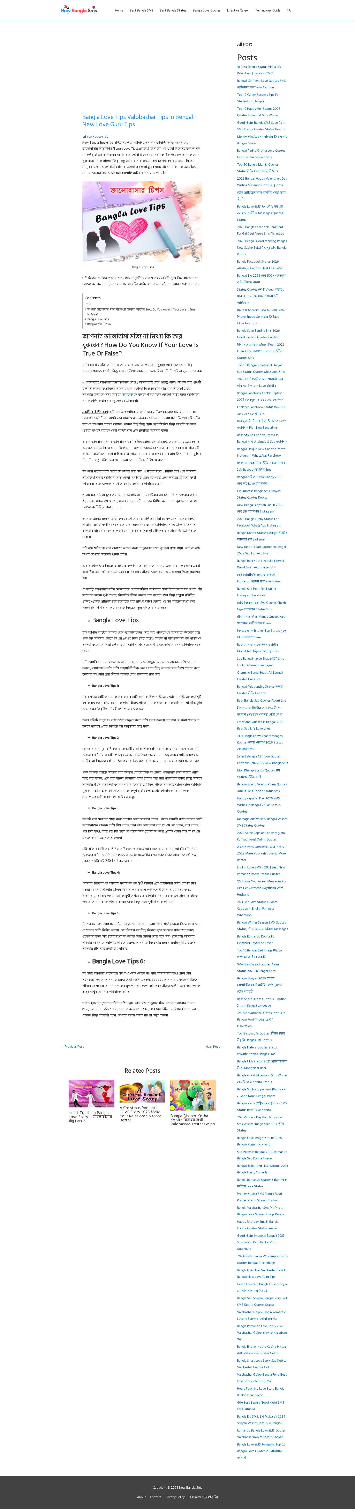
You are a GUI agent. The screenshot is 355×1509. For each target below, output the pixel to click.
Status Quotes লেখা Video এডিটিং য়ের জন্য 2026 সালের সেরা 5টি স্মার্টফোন (260, 296)
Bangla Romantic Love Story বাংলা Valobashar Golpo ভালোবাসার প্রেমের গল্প (262, 1332)
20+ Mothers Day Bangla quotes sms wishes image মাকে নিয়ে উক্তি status (261, 1124)
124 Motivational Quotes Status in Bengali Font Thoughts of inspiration (261, 1019)
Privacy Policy (175, 1497)
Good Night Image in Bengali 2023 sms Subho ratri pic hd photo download (261, 1242)
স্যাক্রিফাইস (129, 394)
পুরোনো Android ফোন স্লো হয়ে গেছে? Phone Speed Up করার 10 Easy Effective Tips (261, 316)
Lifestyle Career (238, 10)
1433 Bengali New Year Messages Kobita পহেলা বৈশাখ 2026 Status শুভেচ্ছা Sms (260, 742)
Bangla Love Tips (98, 319)
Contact (155, 1497)
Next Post (215, 1046)
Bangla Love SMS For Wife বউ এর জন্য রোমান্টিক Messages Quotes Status (260, 213)
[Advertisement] (142, 82)
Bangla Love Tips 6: (99, 324)
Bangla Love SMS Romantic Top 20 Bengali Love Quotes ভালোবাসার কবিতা (261, 1451)
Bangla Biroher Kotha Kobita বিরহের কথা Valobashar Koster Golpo (192, 1120)
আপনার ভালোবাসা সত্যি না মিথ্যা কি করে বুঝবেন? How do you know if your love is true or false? (141, 312)
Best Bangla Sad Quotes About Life (261, 700)
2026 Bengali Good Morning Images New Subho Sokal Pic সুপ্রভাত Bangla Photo (262, 247)
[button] (289, 10)
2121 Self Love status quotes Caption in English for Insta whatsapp (257, 908)
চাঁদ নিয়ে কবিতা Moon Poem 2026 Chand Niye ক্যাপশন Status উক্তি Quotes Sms (261, 351)
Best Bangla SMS (141, 10)
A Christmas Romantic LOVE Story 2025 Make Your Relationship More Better (140, 1114)
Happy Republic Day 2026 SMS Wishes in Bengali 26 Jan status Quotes (259, 805)
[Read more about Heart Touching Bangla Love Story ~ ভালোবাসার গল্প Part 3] (91, 1093)
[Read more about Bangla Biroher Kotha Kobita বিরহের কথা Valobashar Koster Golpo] (193, 1095)
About (141, 1497)
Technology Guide (267, 10)
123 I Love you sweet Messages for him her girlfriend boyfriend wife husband (261, 888)
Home (119, 10)
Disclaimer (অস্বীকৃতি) (203, 1497)
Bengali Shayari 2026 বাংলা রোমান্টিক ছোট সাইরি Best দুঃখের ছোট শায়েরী (259, 985)
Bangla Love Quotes (207, 10)
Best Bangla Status (173, 10)
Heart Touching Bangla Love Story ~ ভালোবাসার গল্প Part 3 (90, 1117)
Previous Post (72, 1046)
